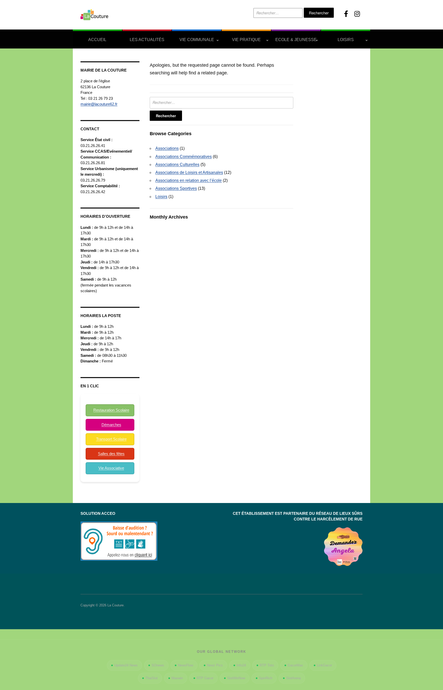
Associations (167, 148)
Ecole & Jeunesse (296, 39)
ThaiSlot (151, 678)
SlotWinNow (236, 678)
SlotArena (293, 678)
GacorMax (295, 665)
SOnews (158, 665)
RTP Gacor (205, 678)
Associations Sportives (176, 188)
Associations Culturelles (177, 164)
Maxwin (177, 678)
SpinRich (265, 678)
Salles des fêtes (111, 453)
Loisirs (346, 39)
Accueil (97, 39)
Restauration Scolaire (111, 410)
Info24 (241, 665)
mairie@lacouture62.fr (98, 104)
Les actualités (147, 39)
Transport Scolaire (111, 439)
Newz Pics (215, 665)
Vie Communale (196, 39)
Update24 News (126, 665)
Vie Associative (111, 468)
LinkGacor (324, 665)
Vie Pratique (246, 39)
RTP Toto (267, 665)
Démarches (111, 424)
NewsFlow (185, 665)
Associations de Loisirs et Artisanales (189, 172)
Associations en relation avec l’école (188, 180)
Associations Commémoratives (183, 156)
